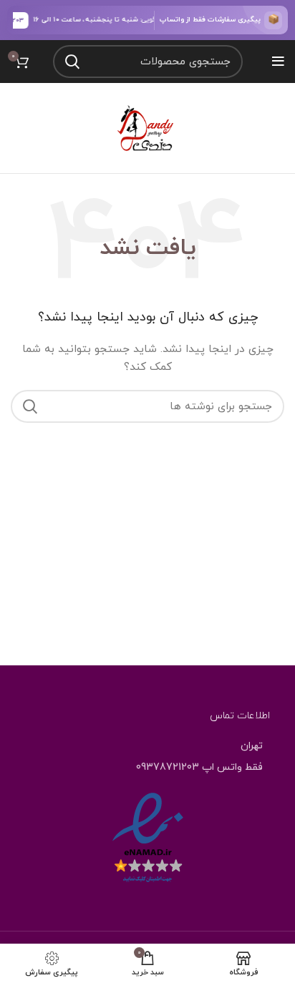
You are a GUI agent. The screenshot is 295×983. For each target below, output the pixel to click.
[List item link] (147, 768)
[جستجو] (72, 61)
